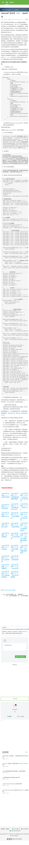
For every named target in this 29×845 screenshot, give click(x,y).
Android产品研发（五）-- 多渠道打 (5, 535)
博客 (7, 2)
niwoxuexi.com (12, 834)
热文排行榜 (5, 752)
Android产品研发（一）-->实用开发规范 (6, 495)
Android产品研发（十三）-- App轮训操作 (15, 525)
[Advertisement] (14, 610)
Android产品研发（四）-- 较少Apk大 (5, 525)
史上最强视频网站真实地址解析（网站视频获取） (14, 771)
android (5, 590)
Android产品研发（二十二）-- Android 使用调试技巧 (24, 526)
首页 (3, 2)
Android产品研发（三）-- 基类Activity (5, 514)
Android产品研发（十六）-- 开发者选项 (15, 557)
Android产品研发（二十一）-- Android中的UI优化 (24, 516)
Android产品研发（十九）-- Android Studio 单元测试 (24, 497)
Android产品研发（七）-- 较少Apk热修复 (18, 595)
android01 (24, 631)
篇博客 (9, 716)
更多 (26, 752)
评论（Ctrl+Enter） (20, 656)
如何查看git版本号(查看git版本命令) (11, 777)
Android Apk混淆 (11, 590)
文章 (6, 6)
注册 (18, 7)
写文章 (15, 698)
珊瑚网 (7, 828)
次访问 (20, 716)
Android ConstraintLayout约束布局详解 (12, 783)
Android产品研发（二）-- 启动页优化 (5, 506)
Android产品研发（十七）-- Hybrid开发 (15, 566)
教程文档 (12, 2)
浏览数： (5, 758)
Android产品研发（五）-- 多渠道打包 (14, 594)
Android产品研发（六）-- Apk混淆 (5, 547)
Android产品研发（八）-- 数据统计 (5, 566)
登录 (24, 7)
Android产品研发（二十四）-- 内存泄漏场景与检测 (24, 549)
